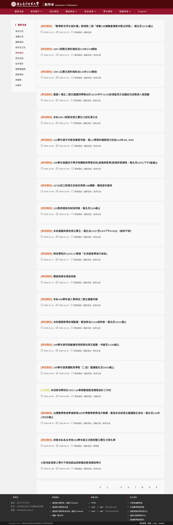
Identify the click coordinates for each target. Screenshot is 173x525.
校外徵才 (19, 63)
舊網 (149, 523)
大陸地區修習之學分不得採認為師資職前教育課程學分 (71, 462)
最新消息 (88, 32)
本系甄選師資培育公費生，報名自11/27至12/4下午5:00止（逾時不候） (87, 231)
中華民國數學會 (136, 503)
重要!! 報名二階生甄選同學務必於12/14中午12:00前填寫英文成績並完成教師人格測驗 (95, 94)
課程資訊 (19, 42)
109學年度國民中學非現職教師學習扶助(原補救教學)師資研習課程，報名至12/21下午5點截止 (99, 162)
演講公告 (19, 36)
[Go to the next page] (156, 487)
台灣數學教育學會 (137, 507)
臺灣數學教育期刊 (137, 520)
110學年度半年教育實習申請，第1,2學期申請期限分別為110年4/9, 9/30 (87, 140)
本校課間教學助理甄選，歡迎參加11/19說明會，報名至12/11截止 (84, 322)
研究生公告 (20, 47)
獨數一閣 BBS (58, 515)
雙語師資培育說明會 (58, 276)
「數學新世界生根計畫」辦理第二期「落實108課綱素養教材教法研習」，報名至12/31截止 (97, 26)
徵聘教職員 (20, 69)
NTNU (93, 503)
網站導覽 (143, 523)
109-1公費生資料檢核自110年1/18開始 (69, 71)
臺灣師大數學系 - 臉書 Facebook (65, 503)
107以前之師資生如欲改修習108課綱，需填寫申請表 (76, 185)
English (161, 523)
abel (101, 507)
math (93, 507)
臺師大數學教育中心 (138, 515)
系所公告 (19, 31)
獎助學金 (19, 74)
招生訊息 (19, 58)
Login (155, 523)
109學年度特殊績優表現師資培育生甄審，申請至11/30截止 (80, 344)
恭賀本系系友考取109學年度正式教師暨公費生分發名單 (78, 440)
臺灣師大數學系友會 (60, 507)
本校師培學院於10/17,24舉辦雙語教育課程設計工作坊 (76, 390)
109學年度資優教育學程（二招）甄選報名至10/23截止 (77, 367)
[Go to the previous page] (100, 487)
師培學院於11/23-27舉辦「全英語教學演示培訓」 (75, 253)
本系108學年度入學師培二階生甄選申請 (69, 299)
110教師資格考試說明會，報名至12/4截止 (70, 208)
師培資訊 (19, 53)
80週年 (18, 85)
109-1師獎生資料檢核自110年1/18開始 (69, 49)
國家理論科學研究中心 (139, 511)
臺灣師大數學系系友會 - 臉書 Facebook (67, 511)
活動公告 (97, 396)
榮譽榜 (18, 80)
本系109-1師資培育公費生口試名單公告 (69, 117)
